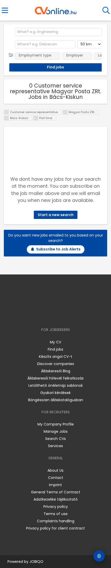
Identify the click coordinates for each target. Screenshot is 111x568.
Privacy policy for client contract (55, 528)
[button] (12, 55)
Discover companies (55, 363)
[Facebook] (43, 315)
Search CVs (55, 438)
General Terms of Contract (55, 492)
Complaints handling (55, 521)
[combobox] (58, 32)
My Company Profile (55, 424)
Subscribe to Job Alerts (58, 249)
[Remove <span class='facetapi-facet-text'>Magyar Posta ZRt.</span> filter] (65, 112)
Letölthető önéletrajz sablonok (55, 385)
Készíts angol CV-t (55, 356)
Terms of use (56, 513)
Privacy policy (55, 506)
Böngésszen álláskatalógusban (55, 400)
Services (55, 445)
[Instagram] (52, 315)
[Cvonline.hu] (55, 8)
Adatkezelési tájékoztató (56, 499)
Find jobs (55, 349)
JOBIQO (36, 561)
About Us (55, 470)
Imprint (55, 484)
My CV (55, 342)
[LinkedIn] (61, 315)
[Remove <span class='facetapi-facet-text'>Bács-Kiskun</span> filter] (6, 118)
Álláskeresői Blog (55, 371)
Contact (55, 477)
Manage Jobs (56, 431)
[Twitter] (68, 315)
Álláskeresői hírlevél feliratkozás (55, 378)
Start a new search (56, 214)
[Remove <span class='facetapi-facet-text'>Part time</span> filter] (36, 118)
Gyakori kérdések (55, 392)
